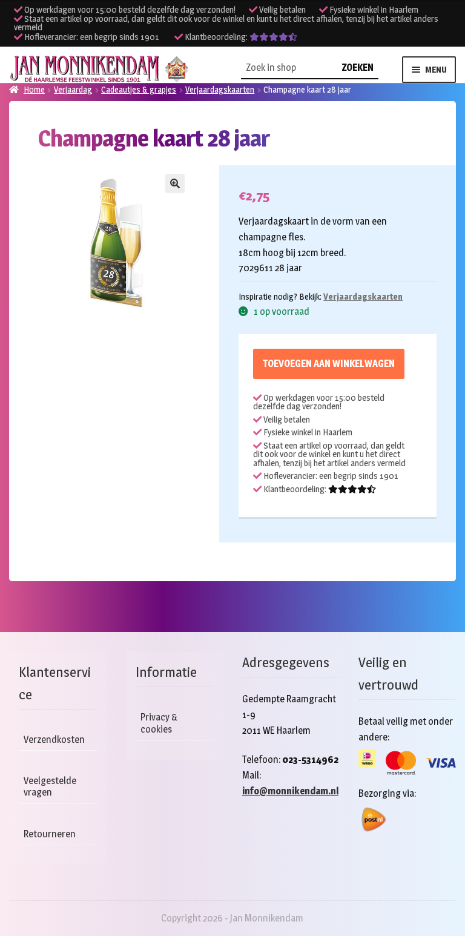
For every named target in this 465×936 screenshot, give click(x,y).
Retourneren (50, 834)
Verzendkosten (54, 739)
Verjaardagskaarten (363, 296)
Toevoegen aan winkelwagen (329, 363)
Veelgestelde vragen (50, 786)
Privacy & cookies (159, 722)
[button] (175, 183)
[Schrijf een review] (273, 36)
